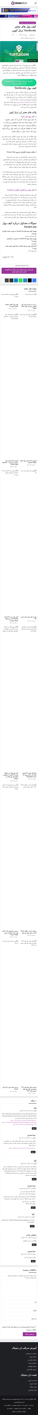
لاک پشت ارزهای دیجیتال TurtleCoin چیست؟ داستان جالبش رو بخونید (19, 83)
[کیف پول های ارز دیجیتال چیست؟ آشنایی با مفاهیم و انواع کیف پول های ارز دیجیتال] (10, 698)
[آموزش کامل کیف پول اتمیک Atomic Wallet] (28, 386)
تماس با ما (25, 1405)
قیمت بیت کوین (32, 1380)
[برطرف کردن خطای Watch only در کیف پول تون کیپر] (28, 856)
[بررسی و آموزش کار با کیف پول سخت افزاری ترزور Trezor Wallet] (10, 856)
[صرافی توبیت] (19, 10)
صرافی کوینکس (32, 1366)
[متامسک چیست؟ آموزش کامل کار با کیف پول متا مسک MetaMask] (28, 698)
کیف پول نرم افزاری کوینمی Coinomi (20, 190)
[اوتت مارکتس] (19, 16)
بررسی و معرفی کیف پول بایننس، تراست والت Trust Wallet (28, 306)
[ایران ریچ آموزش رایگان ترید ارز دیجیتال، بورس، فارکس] (19, 3)
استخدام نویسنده (16, 1405)
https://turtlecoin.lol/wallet (28, 102)
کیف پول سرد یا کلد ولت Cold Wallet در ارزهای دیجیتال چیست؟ (11, 618)
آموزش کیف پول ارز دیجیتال (27, 23)
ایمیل (34, 1310)
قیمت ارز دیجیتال (29, 1375)
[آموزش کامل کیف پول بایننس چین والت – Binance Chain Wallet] (10, 386)
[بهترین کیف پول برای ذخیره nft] (28, 542)
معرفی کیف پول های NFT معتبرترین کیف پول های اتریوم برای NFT (28, 1089)
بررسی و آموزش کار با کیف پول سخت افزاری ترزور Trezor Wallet (10, 932)
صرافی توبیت (33, 1356)
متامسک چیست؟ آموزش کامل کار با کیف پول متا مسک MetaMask (29, 774)
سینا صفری (32, 35)
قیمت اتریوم (33, 1383)
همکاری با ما (7, 1405)
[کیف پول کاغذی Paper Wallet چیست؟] (10, 298)
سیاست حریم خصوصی (20, 1408)
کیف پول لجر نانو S (27, 117)
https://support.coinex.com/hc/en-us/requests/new (22, 1148)
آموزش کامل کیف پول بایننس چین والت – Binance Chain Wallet (10, 462)
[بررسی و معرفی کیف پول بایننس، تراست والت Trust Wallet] (28, 298)
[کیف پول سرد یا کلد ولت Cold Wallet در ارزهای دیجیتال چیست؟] (10, 542)
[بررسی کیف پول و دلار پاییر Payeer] (10, 1012)
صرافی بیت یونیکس (31, 1353)
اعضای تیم (10, 1408)
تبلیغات (29, 1408)
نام (35, 1302)
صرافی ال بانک (33, 1363)
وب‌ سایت (33, 1318)
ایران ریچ (20, 1399)
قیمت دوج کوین (32, 1390)
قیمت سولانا (33, 1387)
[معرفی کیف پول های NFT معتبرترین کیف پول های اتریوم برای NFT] (28, 1012)
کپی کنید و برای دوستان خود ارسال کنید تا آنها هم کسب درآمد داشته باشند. (19, 271)
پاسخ (34, 1128)
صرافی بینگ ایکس (32, 1369)
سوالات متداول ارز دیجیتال (19, 1411)
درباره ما (31, 1405)
